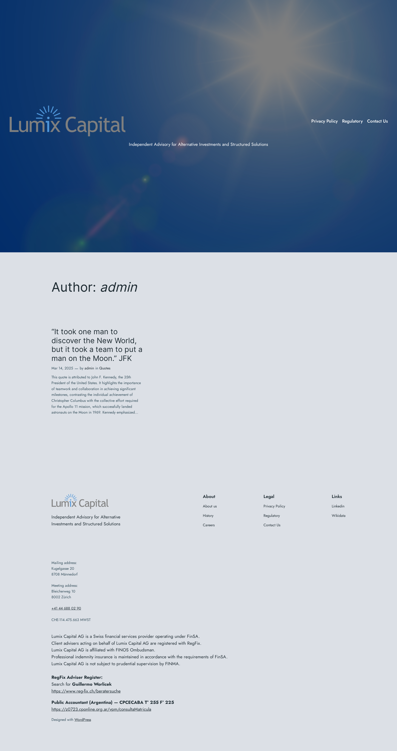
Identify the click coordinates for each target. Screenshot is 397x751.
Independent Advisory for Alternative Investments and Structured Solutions (198, 144)
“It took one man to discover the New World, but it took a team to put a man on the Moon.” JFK (96, 345)
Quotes (104, 368)
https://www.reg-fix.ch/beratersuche (86, 691)
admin (89, 368)
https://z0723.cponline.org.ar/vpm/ (85, 709)
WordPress (82, 719)
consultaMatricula (135, 709)
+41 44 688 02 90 (66, 608)
